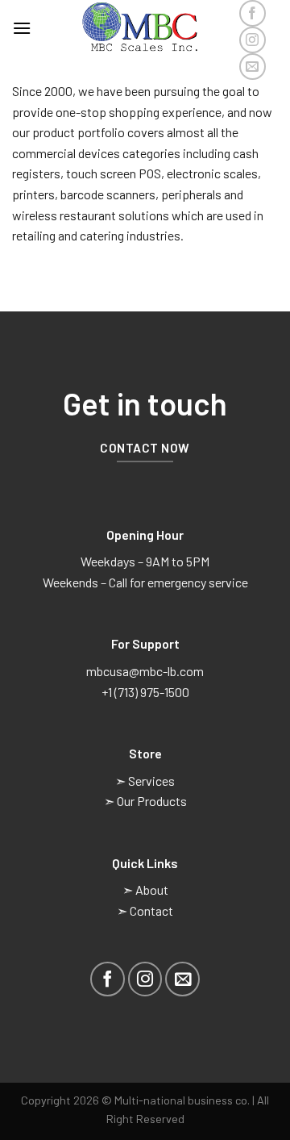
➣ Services (145, 780)
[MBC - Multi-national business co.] (145, 28)
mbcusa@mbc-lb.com (145, 671)
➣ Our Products (145, 800)
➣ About (145, 889)
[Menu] (21, 28)
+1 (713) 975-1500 (145, 691)
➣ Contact (145, 910)
